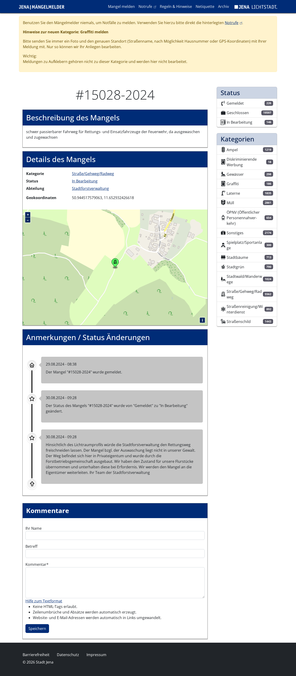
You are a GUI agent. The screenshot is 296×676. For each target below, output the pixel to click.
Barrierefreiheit (36, 654)
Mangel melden (121, 6)
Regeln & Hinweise (176, 6)
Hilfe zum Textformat (43, 601)
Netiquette (205, 6)
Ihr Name (33, 528)
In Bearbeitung (85, 181)
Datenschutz (68, 654)
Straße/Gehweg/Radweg (93, 173)
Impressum (96, 654)
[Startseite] (43, 6)
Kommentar (35, 564)
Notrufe (148, 6)
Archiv (223, 6)
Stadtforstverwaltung (90, 188)
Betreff (31, 546)
